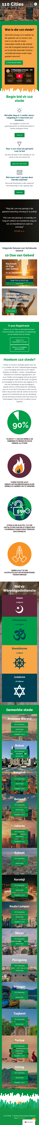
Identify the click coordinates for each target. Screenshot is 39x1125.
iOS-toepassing (19, 724)
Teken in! (19, 135)
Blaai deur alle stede (19, 164)
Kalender (19, 192)
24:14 (4, 367)
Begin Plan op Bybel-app (19, 280)
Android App (19, 729)
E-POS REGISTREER (14, 63)
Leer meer (19, 284)
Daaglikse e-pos (19, 734)
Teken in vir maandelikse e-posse (19, 341)
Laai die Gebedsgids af (19, 277)
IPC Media (21, 1118)
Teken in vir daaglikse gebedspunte (19, 348)
